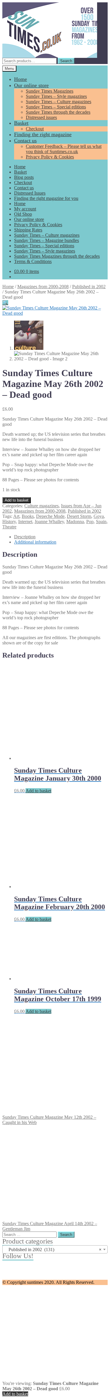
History (9, 521)
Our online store (31, 85)
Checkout (35, 128)
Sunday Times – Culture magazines (58, 101)
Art (16, 516)
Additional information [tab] (35, 541)
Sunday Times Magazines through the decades (57, 256)
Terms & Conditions (33, 261)
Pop (90, 521)
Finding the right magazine (43, 134)
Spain (101, 521)
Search (66, 61)
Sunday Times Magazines (49, 91)
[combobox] (55, 1249)
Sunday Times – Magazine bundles (46, 240)
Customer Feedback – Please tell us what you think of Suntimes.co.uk (63, 149)
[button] (5, 302)
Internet (25, 521)
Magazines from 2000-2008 (43, 286)
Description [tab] (24, 536)
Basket (21, 123)
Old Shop (23, 214)
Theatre (9, 526)
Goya (99, 516)
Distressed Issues (29, 193)
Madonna (75, 521)
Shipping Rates (28, 229)
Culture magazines (41, 505)
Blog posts (24, 177)
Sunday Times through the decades (58, 112)
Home (20, 79)
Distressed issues (41, 117)
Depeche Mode (50, 516)
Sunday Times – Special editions (56, 106)
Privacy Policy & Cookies (50, 156)
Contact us (25, 140)
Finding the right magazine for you (46, 198)
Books (28, 516)
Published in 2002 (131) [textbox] (53, 1249)
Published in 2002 (89, 286)
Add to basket (16, 500)
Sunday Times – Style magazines (56, 96)
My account (25, 208)
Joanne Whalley (49, 521)
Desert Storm (79, 516)
